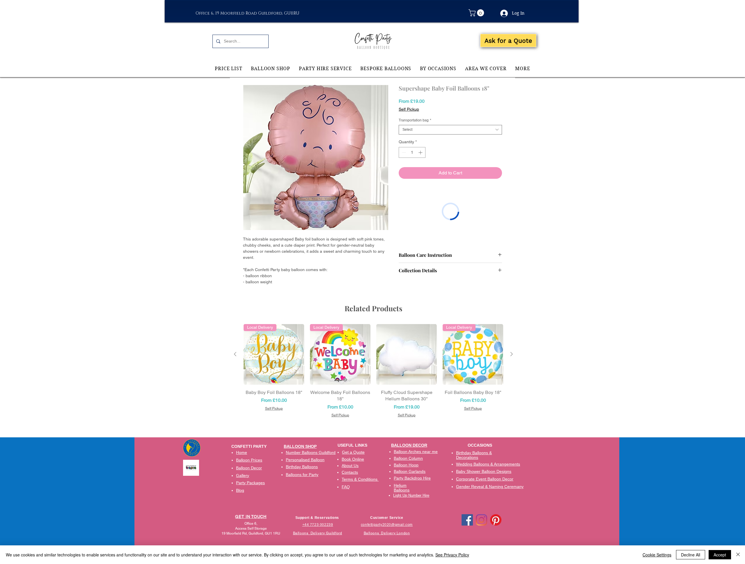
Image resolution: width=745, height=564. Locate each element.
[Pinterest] (495, 543)
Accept (720, 555)
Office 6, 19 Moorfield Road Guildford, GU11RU (247, 13)
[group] (373, 394)
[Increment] (421, 152)
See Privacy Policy (452, 555)
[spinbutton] (412, 152)
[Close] (738, 554)
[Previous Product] (235, 377)
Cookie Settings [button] (657, 555)
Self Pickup (409, 109)
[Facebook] (467, 543)
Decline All (690, 555)
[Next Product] (511, 377)
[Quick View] (406, 378)
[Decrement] (403, 152)
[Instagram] (481, 543)
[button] (477, 12)
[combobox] (450, 130)
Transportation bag (415, 120)
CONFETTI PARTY (249, 470)
